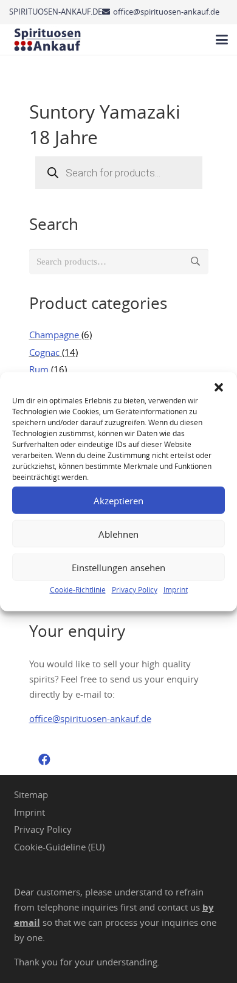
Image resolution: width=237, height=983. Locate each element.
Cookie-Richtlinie (78, 589)
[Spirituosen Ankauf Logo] (47, 39)
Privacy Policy (134, 589)
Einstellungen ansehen (118, 567)
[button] (219, 387)
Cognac (44, 352)
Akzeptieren (118, 500)
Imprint (175, 589)
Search (195, 261)
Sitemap (31, 794)
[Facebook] (44, 760)
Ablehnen (118, 533)
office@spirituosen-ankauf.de (90, 718)
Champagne (54, 334)
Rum (39, 369)
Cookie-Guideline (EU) (59, 847)
